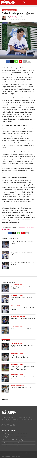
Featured (30, 227)
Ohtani (7, 229)
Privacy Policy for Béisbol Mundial (24, 453)
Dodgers (23, 227)
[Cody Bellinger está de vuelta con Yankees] (5, 244)
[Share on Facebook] (8, 61)
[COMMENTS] (29, 61)
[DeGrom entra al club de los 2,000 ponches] (5, 265)
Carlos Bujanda (15, 17)
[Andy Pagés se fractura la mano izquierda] (5, 255)
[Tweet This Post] (12, 61)
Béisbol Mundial (7, 453)
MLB (3, 229)
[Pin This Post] (20, 61)
